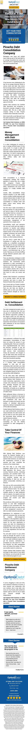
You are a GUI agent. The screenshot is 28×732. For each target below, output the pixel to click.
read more (12, 630)
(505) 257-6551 (14, 4)
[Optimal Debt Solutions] (14, 677)
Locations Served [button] (13, 693)
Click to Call (14, 7)
